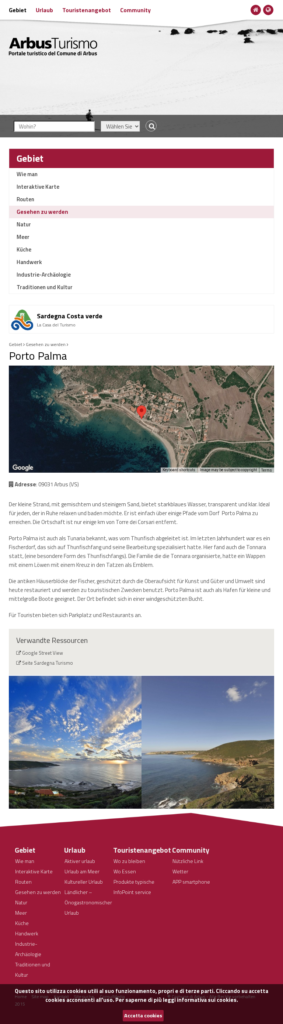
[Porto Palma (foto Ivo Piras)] (75, 742)
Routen (25, 199)
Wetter (180, 871)
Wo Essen (124, 871)
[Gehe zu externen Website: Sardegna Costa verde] (141, 308)
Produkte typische (133, 882)
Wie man (27, 174)
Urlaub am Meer (81, 871)
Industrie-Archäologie (44, 274)
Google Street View (42, 653)
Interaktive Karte (38, 186)
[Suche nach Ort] (149, 126)
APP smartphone (191, 882)
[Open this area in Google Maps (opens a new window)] (23, 468)
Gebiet (18, 10)
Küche (24, 249)
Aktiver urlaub (79, 861)
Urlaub (44, 10)
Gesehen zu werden (42, 212)
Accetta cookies (143, 1015)
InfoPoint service (132, 892)
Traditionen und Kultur (45, 287)
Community (135, 10)
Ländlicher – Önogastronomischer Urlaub (88, 902)
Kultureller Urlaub (83, 882)
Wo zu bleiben (129, 861)
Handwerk (29, 262)
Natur (24, 224)
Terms (266, 470)
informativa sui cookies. (207, 1000)
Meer (23, 237)
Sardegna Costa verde (69, 316)
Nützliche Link (187, 861)
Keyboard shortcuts (179, 470)
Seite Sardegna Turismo (47, 663)
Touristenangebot (86, 10)
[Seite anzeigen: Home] (256, 9)
